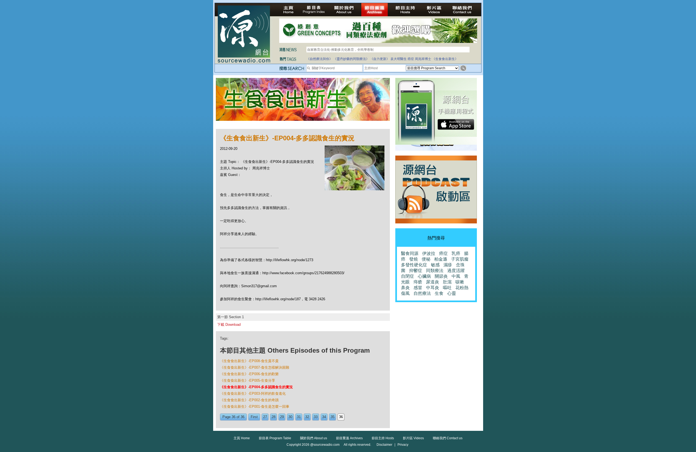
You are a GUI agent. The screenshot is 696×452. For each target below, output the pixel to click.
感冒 (418, 287)
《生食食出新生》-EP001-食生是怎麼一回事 (254, 406)
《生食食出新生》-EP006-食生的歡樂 (249, 374)
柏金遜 (440, 259)
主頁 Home (242, 438)
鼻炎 (405, 287)
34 (324, 417)
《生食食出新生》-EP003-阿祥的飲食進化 (253, 393)
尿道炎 (432, 282)
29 (282, 417)
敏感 (435, 265)
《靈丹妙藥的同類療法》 (351, 59)
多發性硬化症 (414, 265)
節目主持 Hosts (383, 438)
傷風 (405, 293)
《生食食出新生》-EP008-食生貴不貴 (249, 361)
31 (299, 417)
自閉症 (407, 276)
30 (290, 417)
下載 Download (229, 325)
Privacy (402, 445)
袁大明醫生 (398, 59)
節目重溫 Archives (349, 438)
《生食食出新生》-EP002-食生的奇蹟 (249, 400)
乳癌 (456, 253)
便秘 (426, 259)
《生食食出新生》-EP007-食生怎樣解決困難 (254, 367)
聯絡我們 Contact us (447, 438)
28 (273, 417)
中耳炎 (432, 287)
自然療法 (422, 293)
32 (307, 417)
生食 (439, 293)
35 (332, 417)
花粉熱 (461, 287)
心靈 (451, 293)
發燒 (413, 259)
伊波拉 (428, 253)
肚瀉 (447, 282)
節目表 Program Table (275, 438)
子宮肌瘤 (459, 259)
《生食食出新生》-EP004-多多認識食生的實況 (256, 387)
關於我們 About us (313, 438)
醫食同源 (409, 253)
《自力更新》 (380, 59)
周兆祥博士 (423, 59)
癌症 (411, 59)
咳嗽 (459, 282)
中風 (456, 276)
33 (316, 417)
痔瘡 (418, 282)
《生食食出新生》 (445, 59)
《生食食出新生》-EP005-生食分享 (247, 380)
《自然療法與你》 (319, 59)
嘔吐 (447, 287)
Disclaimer (384, 445)
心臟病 (424, 276)
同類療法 (434, 270)
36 (341, 417)
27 (265, 417)
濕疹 (447, 265)
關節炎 (441, 276)
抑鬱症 (415, 270)
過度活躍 (456, 270)
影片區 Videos (413, 438)
